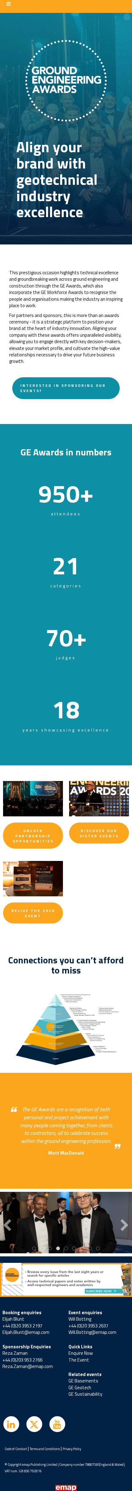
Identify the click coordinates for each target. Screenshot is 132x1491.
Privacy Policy (72, 1448)
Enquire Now (80, 1353)
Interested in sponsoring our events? (63, 388)
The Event (78, 1359)
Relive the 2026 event (33, 913)
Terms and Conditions (45, 1448)
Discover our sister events (99, 833)
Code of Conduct (16, 1448)
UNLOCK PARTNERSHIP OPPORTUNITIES (33, 836)
